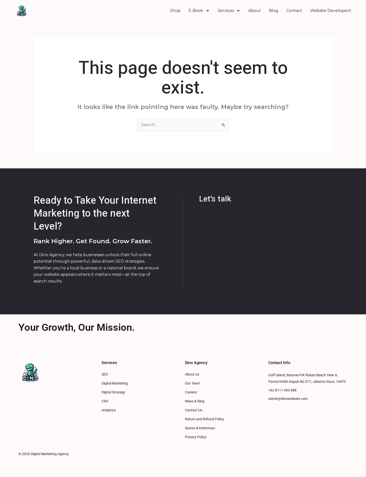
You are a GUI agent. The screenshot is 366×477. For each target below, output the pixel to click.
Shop (175, 10)
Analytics (109, 410)
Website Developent (330, 10)
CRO (105, 401)
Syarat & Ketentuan (200, 428)
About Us (192, 374)
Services (226, 10)
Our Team (192, 383)
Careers (191, 392)
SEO (105, 374)
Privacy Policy (195, 437)
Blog (273, 10)
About (254, 10)
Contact (294, 10)
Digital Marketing (115, 383)
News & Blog (194, 401)
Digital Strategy (113, 392)
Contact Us (193, 410)
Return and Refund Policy (204, 419)
